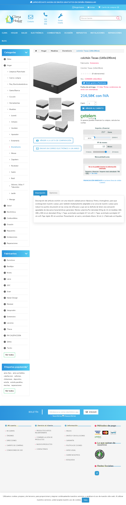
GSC (8, 285)
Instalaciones (12, 237)
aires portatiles (19, 373)
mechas (7, 385)
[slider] (94, 137)
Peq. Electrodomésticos (18, 84)
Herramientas (14, 103)
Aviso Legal (71, 450)
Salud (9, 206)
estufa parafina (16, 382)
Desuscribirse (70, 416)
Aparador (15, 134)
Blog (4, 41)
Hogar (9, 65)
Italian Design (12, 298)
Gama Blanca (14, 90)
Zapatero (14, 159)
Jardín (13, 193)
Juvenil (13, 115)
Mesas (13, 153)
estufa (6, 382)
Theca (9, 329)
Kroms (9, 273)
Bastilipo (10, 266)
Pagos (68, 431)
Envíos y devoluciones (75, 436)
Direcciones (11, 441)
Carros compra (15, 78)
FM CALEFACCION (14, 335)
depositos (18, 379)
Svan (9, 291)
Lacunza (10, 323)
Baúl (13, 178)
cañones (17, 376)
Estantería (15, 141)
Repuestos (11, 231)
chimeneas (8, 379)
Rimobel (10, 304)
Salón (13, 172)
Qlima (9, 342)
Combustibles (54, 33)
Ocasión (10, 224)
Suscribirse (57, 416)
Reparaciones (115, 33)
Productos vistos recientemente (43, 432)
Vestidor (14, 128)
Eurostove (11, 260)
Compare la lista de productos (43, 438)
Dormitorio (16, 147)
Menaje (12, 199)
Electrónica (11, 212)
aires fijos (8, 373)
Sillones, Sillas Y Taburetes (17, 185)
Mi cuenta (11, 431)
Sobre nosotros (73, 455)
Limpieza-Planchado (17, 72)
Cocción (12, 97)
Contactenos (42, 449)
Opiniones (53, 193)
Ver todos (9, 355)
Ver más (94, 173)
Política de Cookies (74, 445)
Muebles (12, 109)
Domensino (11, 317)
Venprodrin (11, 310)
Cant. (83, 103)
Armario (14, 122)
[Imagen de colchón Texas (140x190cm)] (42, 103)
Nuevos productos (44, 444)
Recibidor (14, 166)
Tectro (9, 348)
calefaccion (8, 376)
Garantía (70, 441)
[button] (4, 33)
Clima (9, 59)
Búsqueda (70, 460)
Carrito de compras (15, 445)
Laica (9, 279)
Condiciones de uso (15, 450)
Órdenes (10, 436)
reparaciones (16, 385)
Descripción (40, 193)
